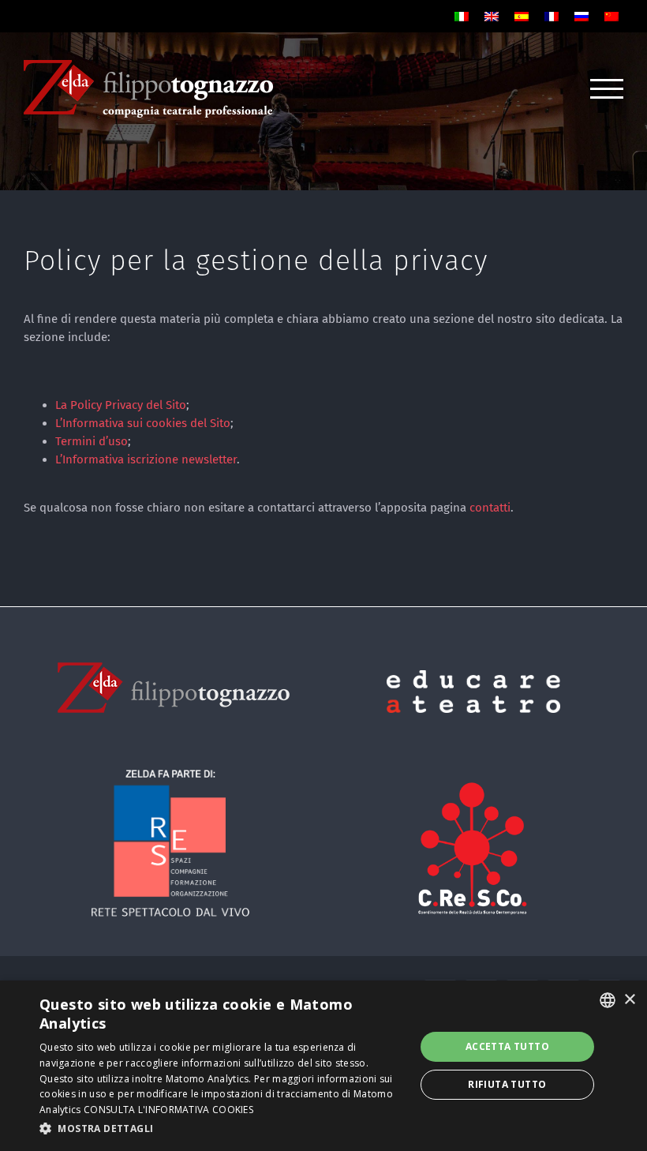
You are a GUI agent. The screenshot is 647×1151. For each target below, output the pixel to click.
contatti (489, 508)
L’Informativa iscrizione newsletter (146, 459)
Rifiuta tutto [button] (507, 1084)
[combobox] (607, 1000)
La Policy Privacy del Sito (120, 405)
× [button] (629, 1000)
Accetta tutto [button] (507, 1046)
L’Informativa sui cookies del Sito (142, 423)
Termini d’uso (91, 441)
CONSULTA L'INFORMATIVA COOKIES (168, 1109)
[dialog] (323, 1065)
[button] (221, 1128)
